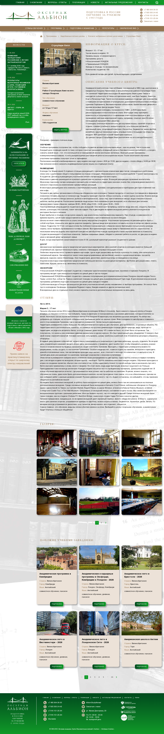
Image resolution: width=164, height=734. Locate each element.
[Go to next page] (105, 523)
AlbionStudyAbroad (93, 702)
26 (112, 677)
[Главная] (41, 36)
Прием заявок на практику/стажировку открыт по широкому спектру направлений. (19, 359)
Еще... (27, 122)
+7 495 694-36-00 (151, 10)
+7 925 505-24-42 (151, 12)
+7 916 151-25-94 (151, 15)
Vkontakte (52, 719)
